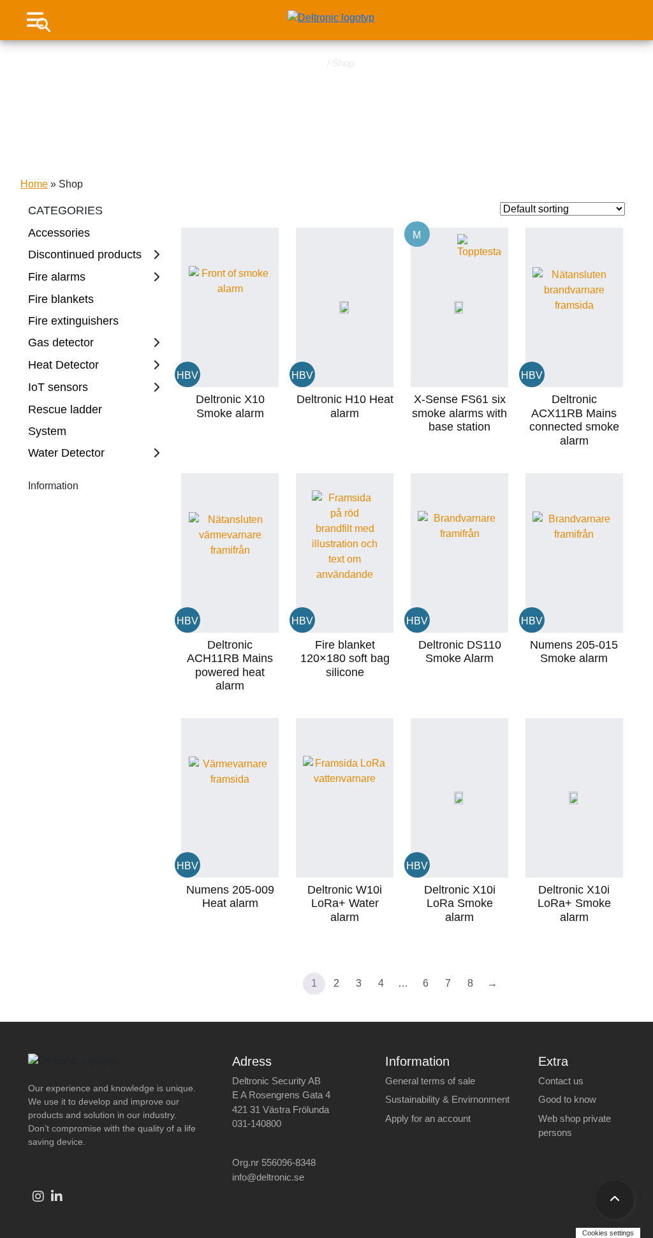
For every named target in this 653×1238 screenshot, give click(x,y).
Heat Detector (63, 364)
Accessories (59, 232)
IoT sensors (58, 387)
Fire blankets (61, 299)
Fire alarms (56, 276)
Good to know (567, 1099)
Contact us (560, 1080)
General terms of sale (430, 1080)
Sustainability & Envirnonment (447, 1099)
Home (312, 63)
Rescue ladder (65, 409)
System (47, 431)
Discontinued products (85, 254)
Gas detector (61, 342)
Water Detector (66, 452)
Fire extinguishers (73, 320)
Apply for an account (428, 1118)
